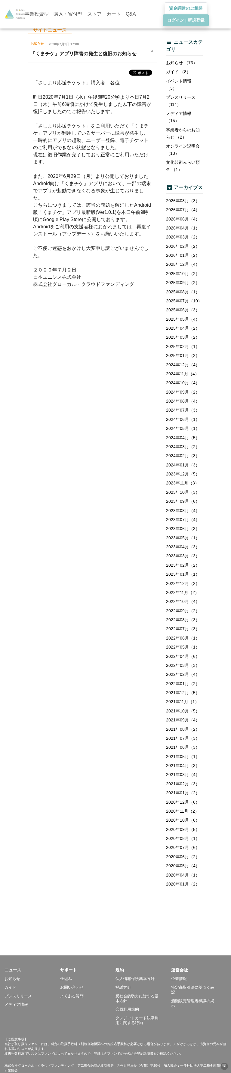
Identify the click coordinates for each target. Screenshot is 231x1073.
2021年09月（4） (183, 720)
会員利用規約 (127, 1009)
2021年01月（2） (183, 792)
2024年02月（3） (183, 455)
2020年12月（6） (183, 802)
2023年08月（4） (183, 510)
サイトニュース (50, 29)
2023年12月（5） (183, 474)
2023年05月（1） (183, 537)
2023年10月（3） (183, 492)
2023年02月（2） (183, 565)
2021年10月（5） (183, 711)
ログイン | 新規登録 (186, 20)
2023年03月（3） (183, 555)
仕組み (66, 978)
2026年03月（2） (183, 237)
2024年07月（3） (183, 410)
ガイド (10, 987)
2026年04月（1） (183, 228)
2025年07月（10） (184, 300)
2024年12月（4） (183, 364)
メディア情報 (16, 1004)
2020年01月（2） (183, 884)
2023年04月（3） (183, 546)
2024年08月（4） (183, 401)
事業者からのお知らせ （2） (183, 133)
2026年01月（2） (183, 255)
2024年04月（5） (183, 437)
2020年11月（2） (182, 811)
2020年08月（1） (183, 838)
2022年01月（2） (183, 683)
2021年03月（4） (183, 774)
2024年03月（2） (183, 446)
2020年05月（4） (183, 865)
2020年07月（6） (183, 847)
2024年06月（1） (183, 419)
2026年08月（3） (183, 200)
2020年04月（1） (183, 875)
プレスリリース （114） (181, 101)
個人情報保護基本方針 (135, 978)
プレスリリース (18, 996)
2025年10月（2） (183, 273)
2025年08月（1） (183, 291)
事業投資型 (37, 13)
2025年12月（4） (183, 264)
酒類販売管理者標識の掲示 (192, 1003)
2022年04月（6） (183, 656)
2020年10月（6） (183, 820)
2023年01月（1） (183, 574)
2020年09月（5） (183, 829)
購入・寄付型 (68, 13)
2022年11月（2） (182, 592)
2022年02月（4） (183, 674)
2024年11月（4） (182, 373)
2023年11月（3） (182, 483)
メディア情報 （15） (178, 117)
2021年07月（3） (183, 738)
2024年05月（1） (183, 428)
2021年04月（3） (183, 765)
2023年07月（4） (183, 519)
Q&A (131, 13)
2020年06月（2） (183, 856)
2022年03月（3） (183, 665)
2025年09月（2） (183, 282)
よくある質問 (72, 996)
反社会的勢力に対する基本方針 (137, 998)
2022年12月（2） (183, 583)
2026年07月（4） (183, 209)
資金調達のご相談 (186, 8)
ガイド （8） (178, 71)
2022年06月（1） (183, 638)
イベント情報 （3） (178, 85)
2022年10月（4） (183, 601)
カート (113, 13)
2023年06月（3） (183, 528)
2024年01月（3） (183, 465)
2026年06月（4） (183, 219)
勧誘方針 (123, 987)
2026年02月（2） (183, 246)
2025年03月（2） (183, 337)
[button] (32, 969)
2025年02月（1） (183, 346)
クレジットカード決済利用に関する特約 (137, 1020)
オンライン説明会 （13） (183, 150)
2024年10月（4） (183, 382)
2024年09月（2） (183, 392)
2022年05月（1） (183, 647)
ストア (94, 13)
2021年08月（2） (183, 729)
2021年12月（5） (183, 692)
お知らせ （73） (181, 62)
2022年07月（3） (183, 628)
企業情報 (179, 978)
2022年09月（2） (183, 610)
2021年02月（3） (183, 783)
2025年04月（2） (183, 328)
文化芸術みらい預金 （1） (183, 166)
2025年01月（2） (183, 355)
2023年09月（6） (183, 501)
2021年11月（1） (182, 701)
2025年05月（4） (183, 319)
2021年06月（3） (183, 747)
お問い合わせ (72, 987)
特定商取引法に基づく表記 (192, 989)
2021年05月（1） (183, 756)
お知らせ (12, 978)
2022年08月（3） (183, 619)
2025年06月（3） (183, 309)
